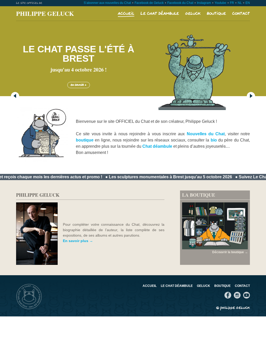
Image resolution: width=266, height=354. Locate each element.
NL (240, 3)
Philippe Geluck (45, 13)
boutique (85, 140)
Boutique (216, 14)
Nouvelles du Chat (206, 134)
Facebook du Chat (180, 3)
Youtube (220, 3)
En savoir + (79, 85)
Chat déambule (157, 146)
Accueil (126, 14)
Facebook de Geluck (149, 3)
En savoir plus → (78, 241)
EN (247, 3)
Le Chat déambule (160, 14)
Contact (241, 14)
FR (232, 3)
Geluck (193, 14)
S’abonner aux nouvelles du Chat (107, 3)
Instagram (204, 3)
